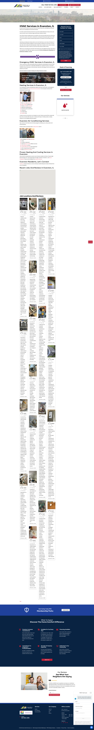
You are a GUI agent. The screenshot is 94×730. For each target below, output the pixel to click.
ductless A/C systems (28, 149)
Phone (60, 40)
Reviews (50, 713)
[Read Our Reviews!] (23, 1)
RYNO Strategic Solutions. (51, 727)
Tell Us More (61, 46)
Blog (49, 711)
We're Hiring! (29, 1)
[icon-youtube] (67, 722)
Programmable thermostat (25, 146)
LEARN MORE (66, 610)
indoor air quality (28, 143)
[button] (49, 692)
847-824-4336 (53, 5)
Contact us (21, 163)
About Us (50, 709)
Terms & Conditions (70, 727)
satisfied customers (38, 159)
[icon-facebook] (63, 722)
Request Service (65, 77)
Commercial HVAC (37, 711)
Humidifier (23, 113)
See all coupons (65, 89)
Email (60, 37)
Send (66, 60)
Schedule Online (75, 4)
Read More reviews (54, 694)
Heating (36, 709)
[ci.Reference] (51, 505)
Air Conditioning (37, 710)
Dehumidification (24, 145)
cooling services (36, 126)
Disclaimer (58, 727)
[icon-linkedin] (65, 722)
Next (20, 601)
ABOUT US (47, 659)
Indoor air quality (24, 104)
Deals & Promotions (70, 1)
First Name (61, 31)
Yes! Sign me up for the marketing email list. (67, 48)
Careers (50, 710)
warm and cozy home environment (34, 88)
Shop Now (63, 4)
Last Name (61, 34)
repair (25, 102)
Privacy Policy (63, 727)
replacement (29, 102)
